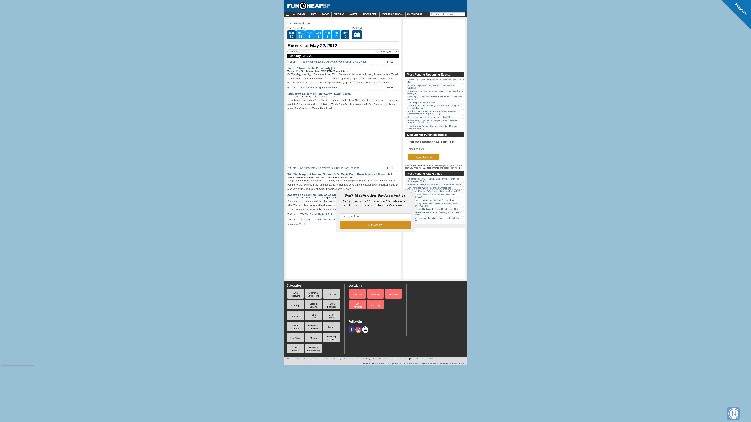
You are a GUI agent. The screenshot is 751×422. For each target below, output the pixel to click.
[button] (375, 195)
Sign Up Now (375, 224)
